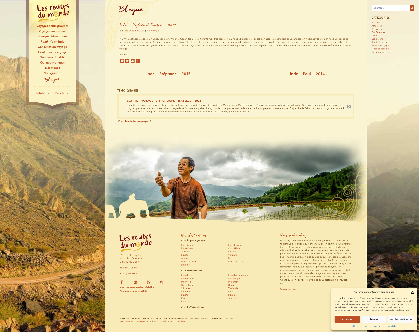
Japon (184, 258)
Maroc (184, 298)
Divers (375, 35)
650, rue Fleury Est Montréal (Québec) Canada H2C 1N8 (130, 258)
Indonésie (186, 281)
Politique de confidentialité (173, 321)
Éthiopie (185, 264)
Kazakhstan (187, 248)
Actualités (377, 25)
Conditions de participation (148, 321)
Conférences (378, 32)
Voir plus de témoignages (134, 121)
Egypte (184, 295)
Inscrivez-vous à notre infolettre (136, 287)
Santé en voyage (380, 45)
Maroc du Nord (236, 261)
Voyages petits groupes (52, 26)
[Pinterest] (135, 283)
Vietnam (232, 255)
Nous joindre (52, 73)
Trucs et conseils (380, 48)
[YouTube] (148, 283)
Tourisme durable (52, 57)
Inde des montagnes (238, 275)
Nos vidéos (52, 68)
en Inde (52, 41)
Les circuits (377, 39)
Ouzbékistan (234, 248)
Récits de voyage (380, 42)
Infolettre (42, 93)
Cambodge (234, 278)
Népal (231, 285)
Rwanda (232, 251)
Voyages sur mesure (52, 31)
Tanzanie (185, 251)
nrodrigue (154, 30)
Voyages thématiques (52, 36)
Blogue (52, 80)
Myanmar (233, 281)
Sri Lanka (185, 288)
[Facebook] (121, 283)
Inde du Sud (187, 278)
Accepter (347, 319)
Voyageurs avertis (381, 52)
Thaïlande (233, 288)
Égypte (184, 255)
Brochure (61, 93)
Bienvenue (377, 29)
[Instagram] (161, 283)
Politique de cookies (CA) (133, 291)
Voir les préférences (401, 319)
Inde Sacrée (187, 245)
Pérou (231, 258)
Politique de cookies (359, 326)
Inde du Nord (188, 275)
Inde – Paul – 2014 (308, 73)
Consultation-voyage (52, 47)
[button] (412, 292)
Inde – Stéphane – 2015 (168, 73)
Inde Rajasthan (235, 245)
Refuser (374, 319)
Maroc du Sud (188, 261)
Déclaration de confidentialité (383, 326)
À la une (376, 22)
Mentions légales (126, 321)
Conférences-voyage (52, 52)
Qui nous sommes (52, 62)
